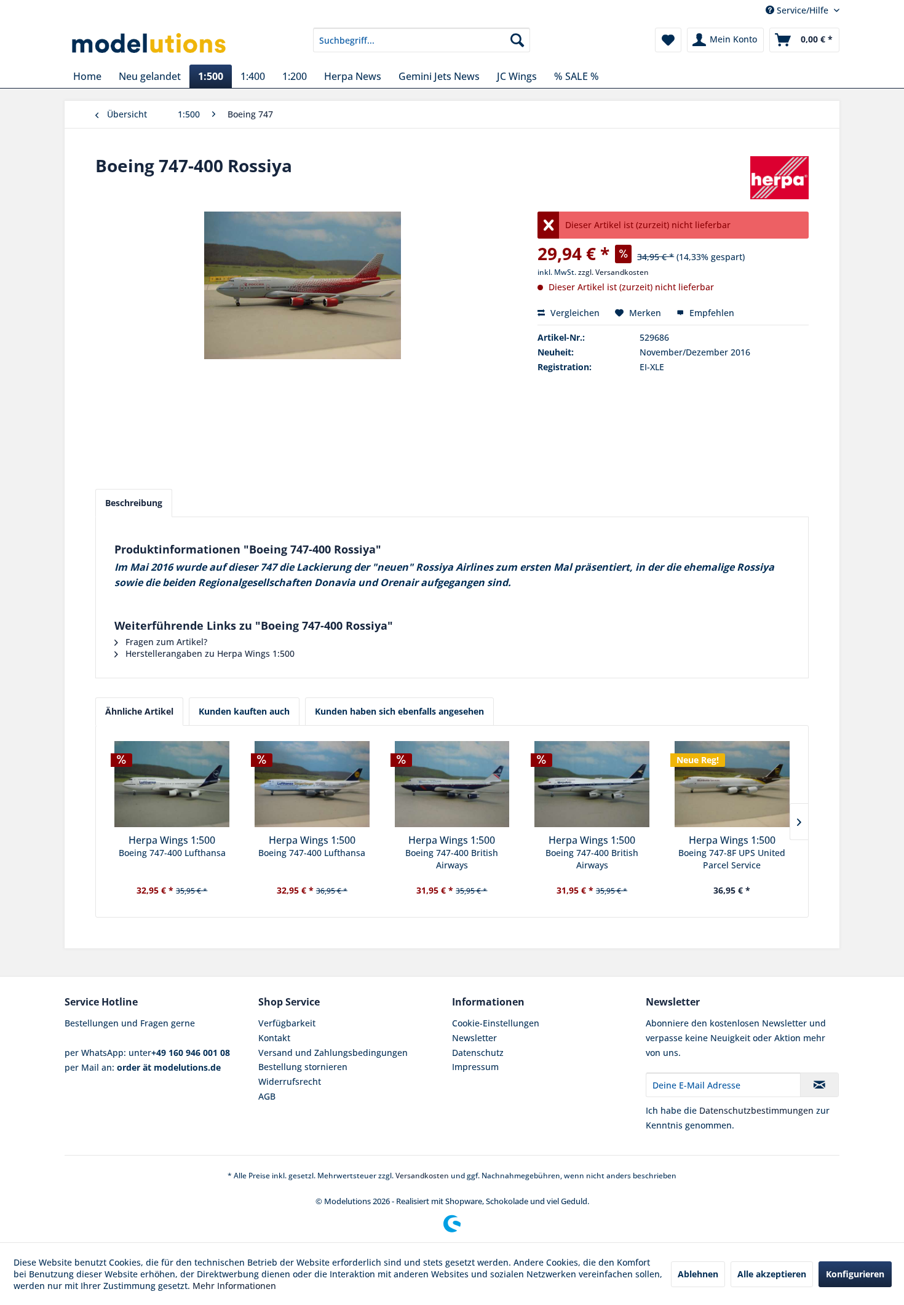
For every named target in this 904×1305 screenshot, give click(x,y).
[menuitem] (421, 40)
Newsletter (474, 1038)
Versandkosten (422, 1175)
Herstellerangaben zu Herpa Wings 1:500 (209, 653)
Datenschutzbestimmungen (756, 1110)
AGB (267, 1096)
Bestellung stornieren (302, 1067)
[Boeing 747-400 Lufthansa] (172, 784)
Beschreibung (133, 503)
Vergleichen (574, 313)
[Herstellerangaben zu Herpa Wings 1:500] (779, 177)
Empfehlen (710, 313)
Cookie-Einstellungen (495, 1023)
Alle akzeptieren (771, 1274)
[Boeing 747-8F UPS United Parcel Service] (732, 784)
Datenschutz (478, 1052)
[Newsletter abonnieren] (819, 1085)
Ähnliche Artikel (139, 711)
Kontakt (274, 1038)
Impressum (475, 1067)
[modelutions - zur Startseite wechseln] (150, 43)
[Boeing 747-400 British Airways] (452, 784)
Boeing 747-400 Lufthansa (172, 853)
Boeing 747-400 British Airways (451, 859)
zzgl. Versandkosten (613, 272)
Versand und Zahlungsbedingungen (333, 1052)
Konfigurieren (855, 1274)
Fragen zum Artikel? (165, 642)
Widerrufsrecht (289, 1081)
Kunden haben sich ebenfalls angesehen (399, 711)
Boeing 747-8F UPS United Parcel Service (731, 859)
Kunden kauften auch (244, 711)
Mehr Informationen (234, 1285)
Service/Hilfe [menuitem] (802, 10)
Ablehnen (698, 1274)
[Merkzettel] (668, 40)
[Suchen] (517, 40)
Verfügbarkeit (286, 1023)
